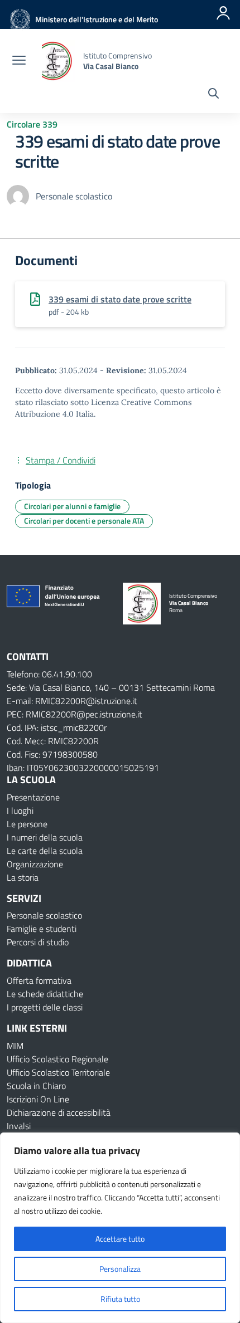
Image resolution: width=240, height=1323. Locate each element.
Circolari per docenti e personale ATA (84, 520)
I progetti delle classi (45, 1007)
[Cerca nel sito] (213, 94)
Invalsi (19, 1125)
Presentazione (33, 797)
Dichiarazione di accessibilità (59, 1112)
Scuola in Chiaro (36, 1085)
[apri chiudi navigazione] (19, 61)
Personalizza (120, 1269)
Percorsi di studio (38, 942)
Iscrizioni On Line (38, 1099)
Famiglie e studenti (41, 928)
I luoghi (20, 810)
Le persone (27, 824)
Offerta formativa (39, 980)
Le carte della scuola (45, 850)
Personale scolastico (44, 915)
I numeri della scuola (45, 837)
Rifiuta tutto (120, 1299)
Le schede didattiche (45, 993)
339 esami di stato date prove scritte (120, 299)
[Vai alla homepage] (56, 61)
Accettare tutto (120, 1238)
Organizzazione (35, 864)
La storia (23, 877)
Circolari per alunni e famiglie (72, 506)
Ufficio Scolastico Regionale (57, 1059)
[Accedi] (223, 13)
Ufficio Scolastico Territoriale (58, 1072)
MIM (15, 1045)
